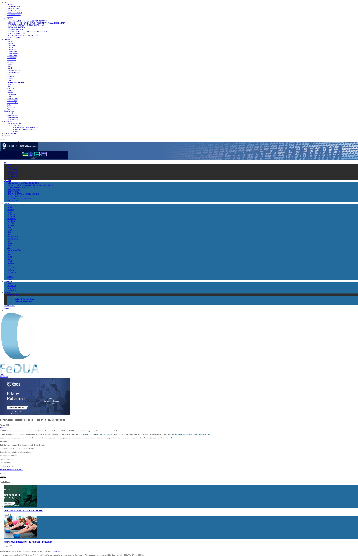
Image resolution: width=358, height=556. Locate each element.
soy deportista (12, 115)
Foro (16, 131)
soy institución (12, 117)
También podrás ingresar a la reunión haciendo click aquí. (191, 434)
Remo (9, 86)
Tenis (9, 97)
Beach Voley (11, 60)
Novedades (8, 121)
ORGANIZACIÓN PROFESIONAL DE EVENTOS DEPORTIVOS (27, 31)
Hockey (10, 78)
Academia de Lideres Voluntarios (26, 127)
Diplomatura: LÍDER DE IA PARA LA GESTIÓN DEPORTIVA (27, 21)
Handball (10, 76)
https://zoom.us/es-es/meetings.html (96, 434)
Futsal (9, 68)
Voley (9, 105)
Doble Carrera (9, 111)
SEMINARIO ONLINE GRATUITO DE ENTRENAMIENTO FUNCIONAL (23, 511)
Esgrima (10, 62)
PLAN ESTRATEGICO (14, 13)
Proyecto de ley (12, 119)
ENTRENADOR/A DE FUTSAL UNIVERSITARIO (23, 35)
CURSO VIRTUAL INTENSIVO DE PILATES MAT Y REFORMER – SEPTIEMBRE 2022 (28, 542)
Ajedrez (10, 41)
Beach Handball (12, 54)
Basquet (10, 48)
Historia (10, 17)
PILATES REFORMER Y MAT (16, 33)
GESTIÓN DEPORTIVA (15, 29)
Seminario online (17, 470)
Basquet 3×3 (11, 50)
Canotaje (10, 88)
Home (2, 375)
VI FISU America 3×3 (11, 134)
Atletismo (10, 43)
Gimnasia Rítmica (13, 72)
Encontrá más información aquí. (161, 438)
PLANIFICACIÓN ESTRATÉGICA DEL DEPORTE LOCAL (25, 25)
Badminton (11, 45)
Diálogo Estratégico (14, 123)
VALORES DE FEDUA (14, 7)
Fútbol (9, 66)
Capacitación (8, 19)
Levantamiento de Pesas (16, 82)
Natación (10, 84)
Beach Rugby (12, 56)
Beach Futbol (12, 52)
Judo (9, 80)
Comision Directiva (14, 15)
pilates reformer (5, 470)
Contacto (7, 136)
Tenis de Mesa (12, 99)
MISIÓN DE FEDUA (13, 9)
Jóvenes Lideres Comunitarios (25, 129)
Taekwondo (11, 95)
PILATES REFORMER (14, 37)
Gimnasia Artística (13, 70)
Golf (8, 74)
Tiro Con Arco (12, 101)
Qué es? (10, 113)
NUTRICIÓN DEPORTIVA (16, 27)
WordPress (57, 551)
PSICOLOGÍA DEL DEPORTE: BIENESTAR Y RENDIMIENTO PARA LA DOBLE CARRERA (36, 23)
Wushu (9, 109)
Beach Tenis (11, 58)
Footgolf (10, 64)
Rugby (9, 91)
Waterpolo (11, 107)
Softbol (10, 93)
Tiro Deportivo (12, 103)
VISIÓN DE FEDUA (13, 11)
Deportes (7, 39)
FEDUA (6, 2)
